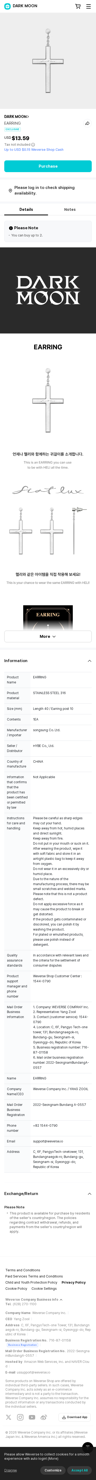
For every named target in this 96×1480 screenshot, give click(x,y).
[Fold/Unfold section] (48, 661)
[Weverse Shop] (7, 6)
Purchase (48, 166)
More (45, 636)
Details (26, 209)
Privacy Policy (74, 1282)
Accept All (79, 1470)
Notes (70, 209)
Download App (77, 1417)
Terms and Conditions (22, 1270)
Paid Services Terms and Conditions (34, 1276)
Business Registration (22, 1344)
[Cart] (78, 6)
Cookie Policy (16, 1289)
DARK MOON (15, 116)
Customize (53, 1470)
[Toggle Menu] (88, 6)
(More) (53, 1459)
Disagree (10, 1470)
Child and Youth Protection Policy (31, 1282)
